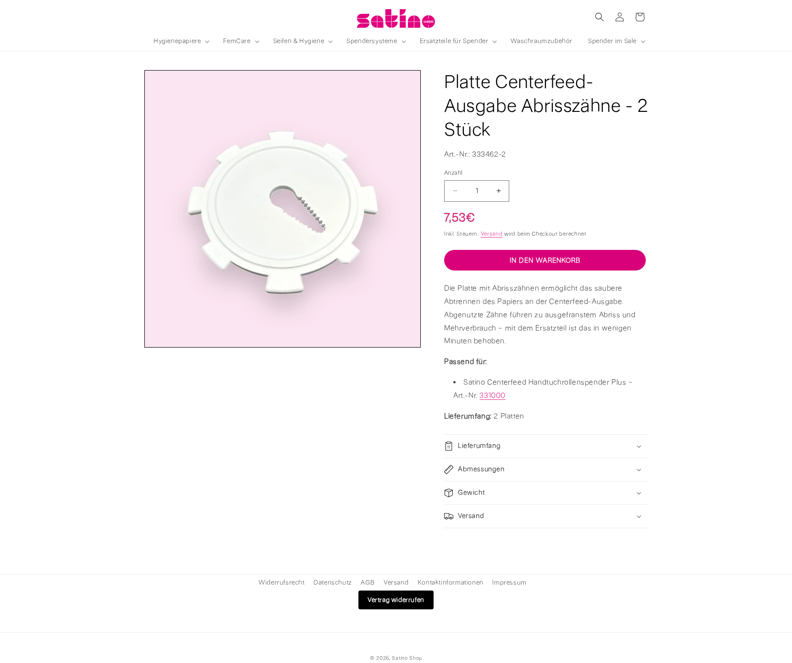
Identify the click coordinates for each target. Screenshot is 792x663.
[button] (180, 41)
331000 (492, 395)
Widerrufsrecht (281, 582)
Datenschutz (333, 582)
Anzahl (453, 172)
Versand (492, 233)
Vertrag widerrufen (396, 600)
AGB (367, 582)
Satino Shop (407, 658)
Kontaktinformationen (451, 582)
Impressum (509, 582)
